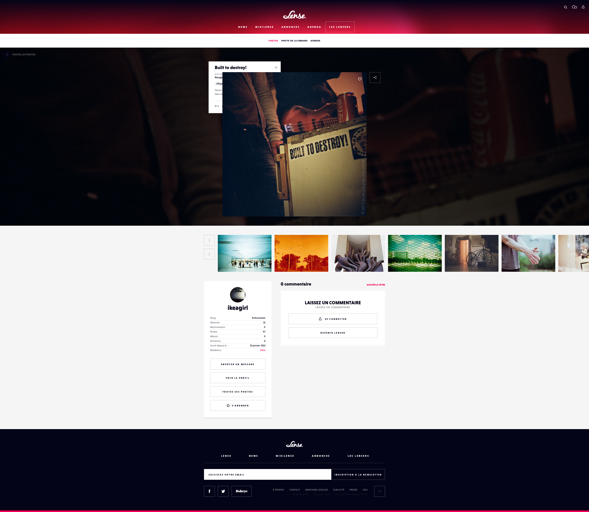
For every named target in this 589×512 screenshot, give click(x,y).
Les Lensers (340, 26)
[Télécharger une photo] (574, 7)
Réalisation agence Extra (351, 494)
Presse (353, 490)
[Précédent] (209, 254)
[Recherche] (565, 7)
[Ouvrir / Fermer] (276, 67)
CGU (365, 490)
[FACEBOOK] (209, 491)
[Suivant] (209, 240)
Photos (273, 40)
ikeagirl (238, 307)
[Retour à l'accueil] (294, 15)
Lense (226, 455)
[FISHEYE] (242, 491)
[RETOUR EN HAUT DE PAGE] (379, 491)
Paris (262, 350)
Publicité (339, 490)
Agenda (314, 26)
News (243, 26)
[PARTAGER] (375, 77)
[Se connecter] (583, 7)
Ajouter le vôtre (376, 285)
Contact (294, 490)
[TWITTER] (223, 491)
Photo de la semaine (294, 40)
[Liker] (359, 79)
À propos (278, 490)
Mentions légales (316, 490)
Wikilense (264, 26)
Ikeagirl (219, 77)
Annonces (290, 26)
